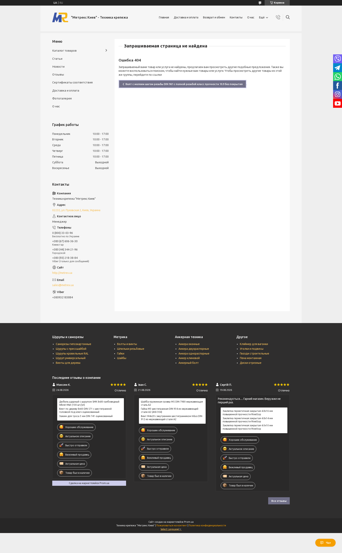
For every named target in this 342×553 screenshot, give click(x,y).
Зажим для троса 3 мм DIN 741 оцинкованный (86, 416)
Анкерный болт (189, 362)
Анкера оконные (189, 344)
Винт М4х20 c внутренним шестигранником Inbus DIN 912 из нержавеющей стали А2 (171, 418)
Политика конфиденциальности (207, 525)
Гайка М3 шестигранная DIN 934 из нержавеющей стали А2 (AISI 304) (169, 410)
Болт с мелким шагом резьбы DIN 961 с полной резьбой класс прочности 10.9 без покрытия (184, 84)
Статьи (57, 58)
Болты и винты (127, 344)
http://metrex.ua (62, 272)
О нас (250, 17)
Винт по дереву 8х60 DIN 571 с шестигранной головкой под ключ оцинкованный (85, 410)
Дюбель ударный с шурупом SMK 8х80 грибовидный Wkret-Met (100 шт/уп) (89, 403)
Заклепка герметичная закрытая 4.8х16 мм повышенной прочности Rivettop (248, 412)
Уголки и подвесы (251, 348)
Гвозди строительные (254, 353)
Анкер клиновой (189, 358)
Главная (164, 17)
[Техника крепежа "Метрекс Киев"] (60, 17)
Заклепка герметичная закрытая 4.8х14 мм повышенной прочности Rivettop (248, 420)
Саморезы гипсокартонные (73, 344)
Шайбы (121, 358)
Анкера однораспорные (194, 353)
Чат (328, 542)
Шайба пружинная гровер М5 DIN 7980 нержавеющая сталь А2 (172, 403)
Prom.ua (189, 522)
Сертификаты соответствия (72, 82)
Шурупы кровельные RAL (72, 353)
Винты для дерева (68, 362)
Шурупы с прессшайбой (71, 348)
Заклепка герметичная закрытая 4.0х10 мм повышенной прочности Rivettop (248, 427)
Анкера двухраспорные (194, 348)
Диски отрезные (250, 362)
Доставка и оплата (186, 17)
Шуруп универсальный (71, 358)
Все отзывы (279, 500)
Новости (58, 66)
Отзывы (58, 74)
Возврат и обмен (214, 17)
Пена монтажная (250, 358)
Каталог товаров (64, 50)
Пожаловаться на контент (171, 525)
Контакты (236, 17)
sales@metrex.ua (63, 285)
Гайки (120, 353)
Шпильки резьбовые (130, 348)
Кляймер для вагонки (254, 344)
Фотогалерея (62, 98)
